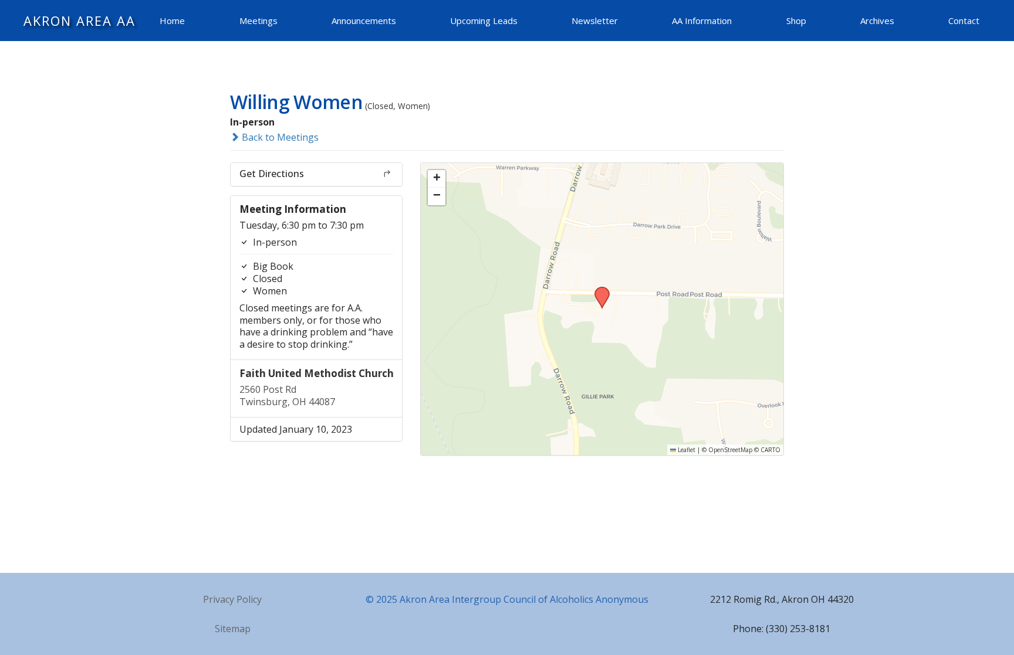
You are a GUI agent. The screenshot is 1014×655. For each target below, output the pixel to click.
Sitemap (233, 628)
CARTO (770, 450)
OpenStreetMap (730, 450)
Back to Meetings (279, 137)
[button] (597, 290)
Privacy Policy (232, 599)
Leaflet (685, 450)
